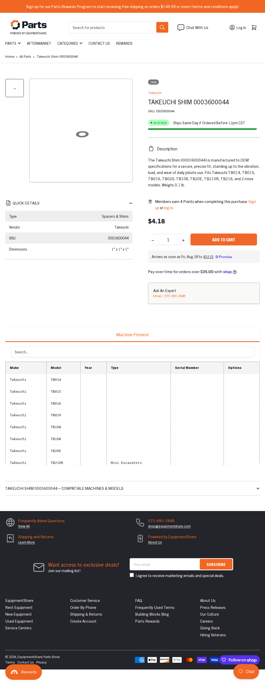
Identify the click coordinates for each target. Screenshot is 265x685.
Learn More (26, 542)
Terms (10, 662)
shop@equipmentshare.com (169, 526)
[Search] (162, 27)
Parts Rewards (147, 620)
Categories (67, 43)
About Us (155, 542)
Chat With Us (197, 27)
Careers (206, 620)
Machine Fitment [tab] (132, 334)
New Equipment (18, 613)
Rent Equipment (19, 607)
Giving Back (210, 627)
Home (9, 56)
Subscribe (216, 564)
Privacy (41, 662)
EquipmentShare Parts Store (39, 656)
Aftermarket (39, 43)
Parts (10, 43)
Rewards (124, 43)
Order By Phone (83, 607)
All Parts (25, 56)
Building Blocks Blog (152, 613)
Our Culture (209, 613)
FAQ (138, 600)
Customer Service (85, 600)
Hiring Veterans (213, 634)
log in (168, 207)
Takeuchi (155, 92)
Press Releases (213, 607)
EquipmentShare (19, 600)
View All (24, 526)
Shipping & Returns (86, 613)
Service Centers (18, 627)
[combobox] (119, 27)
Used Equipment (19, 620)
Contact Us (99, 43)
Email (157, 296)
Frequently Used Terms (154, 607)
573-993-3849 (175, 296)
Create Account (83, 620)
